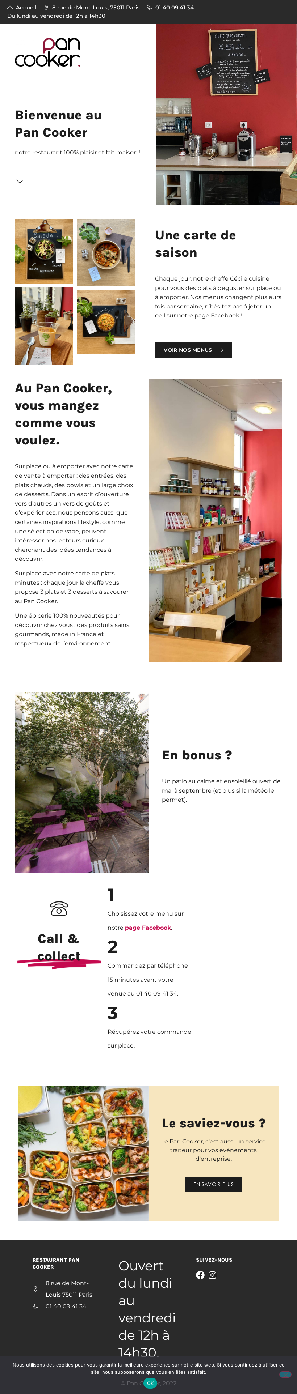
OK (150, 1383)
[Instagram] (212, 1275)
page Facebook (148, 927)
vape (72, 531)
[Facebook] (200, 1275)
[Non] (285, 1374)
